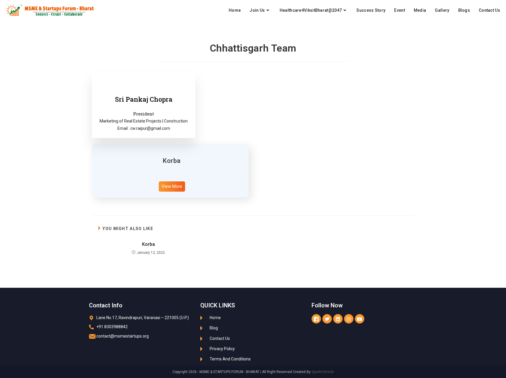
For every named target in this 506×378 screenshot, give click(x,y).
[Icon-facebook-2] (316, 318)
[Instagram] (348, 318)
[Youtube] (359, 318)
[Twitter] (327, 318)
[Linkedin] (338, 318)
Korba (172, 160)
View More (172, 186)
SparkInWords (323, 372)
